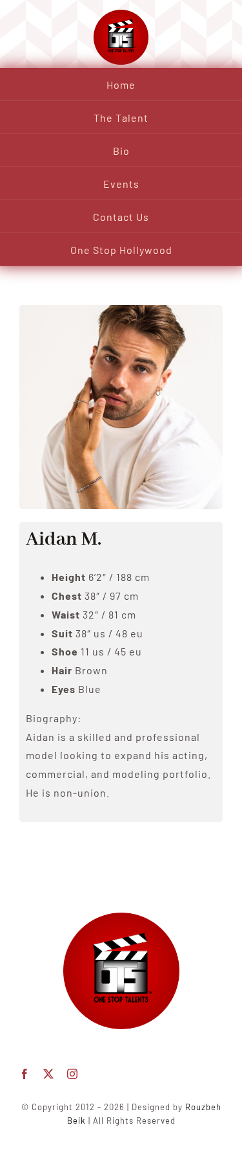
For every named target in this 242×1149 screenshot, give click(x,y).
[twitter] (48, 1074)
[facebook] (24, 1074)
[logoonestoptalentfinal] (121, 917)
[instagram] (72, 1074)
